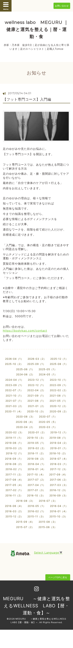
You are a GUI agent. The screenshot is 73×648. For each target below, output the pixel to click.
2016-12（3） (59, 490)
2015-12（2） (14, 516)
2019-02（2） (37, 448)
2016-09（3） (58, 495)
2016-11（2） (14, 495)
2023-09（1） (14, 385)
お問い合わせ (62, 5)
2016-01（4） (59, 511)
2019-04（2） (59, 442)
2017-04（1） (37, 484)
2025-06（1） (25, 369)
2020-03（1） (48, 427)
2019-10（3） (36, 437)
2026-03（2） (37, 358)
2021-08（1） (59, 395)
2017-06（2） (59, 479)
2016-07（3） (48, 500)
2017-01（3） (36, 490)
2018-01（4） (37, 469)
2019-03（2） (14, 448)
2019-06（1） (14, 442)
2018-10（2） (58, 453)
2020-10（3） (36, 411)
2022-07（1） (14, 390)
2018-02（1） (14, 469)
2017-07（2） (37, 479)
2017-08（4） (14, 479)
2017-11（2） (14, 474)
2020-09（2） (59, 411)
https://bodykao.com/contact (25, 330)
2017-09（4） (58, 474)
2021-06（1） (36, 400)
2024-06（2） (25, 374)
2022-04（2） (36, 390)
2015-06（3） (47, 527)
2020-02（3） (14, 432)
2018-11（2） (36, 453)
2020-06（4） (25, 421)
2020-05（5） (48, 421)
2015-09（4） (25, 521)
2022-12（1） (36, 385)
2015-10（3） (58, 516)
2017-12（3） (59, 469)
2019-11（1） (14, 437)
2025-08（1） (59, 363)
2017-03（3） (59, 484)
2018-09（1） (14, 458)
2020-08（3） (25, 416)
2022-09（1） (59, 385)
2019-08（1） (58, 437)
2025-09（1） (36, 363)
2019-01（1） (59, 448)
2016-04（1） (59, 505)
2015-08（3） (48, 521)
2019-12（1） (59, 432)
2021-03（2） (14, 406)
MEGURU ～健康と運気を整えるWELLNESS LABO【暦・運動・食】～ (36, 605)
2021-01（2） (37, 406)
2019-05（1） (36, 442)
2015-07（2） (25, 527)
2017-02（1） (14, 490)
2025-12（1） (59, 358)
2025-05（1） (48, 369)
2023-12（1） (37, 379)
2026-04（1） (14, 358)
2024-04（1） (14, 379)
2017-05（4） (14, 484)
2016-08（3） (25, 500)
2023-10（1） (59, 379)
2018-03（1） (59, 463)
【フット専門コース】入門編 (29, 99)
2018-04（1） (37, 463)
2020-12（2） (59, 406)
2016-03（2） (14, 511)
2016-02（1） (37, 511)
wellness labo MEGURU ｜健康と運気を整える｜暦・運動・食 (36, 29)
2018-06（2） (14, 463)
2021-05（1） (59, 400)
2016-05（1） (37, 505)
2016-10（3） (36, 495)
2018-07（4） (59, 458)
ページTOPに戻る (57, 577)
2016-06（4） (14, 505)
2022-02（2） (59, 390)
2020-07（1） (48, 416)
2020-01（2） (37, 432)
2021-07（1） (14, 400)
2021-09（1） (36, 395)
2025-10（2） (14, 363)
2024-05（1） (48, 374)
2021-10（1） (14, 395)
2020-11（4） (14, 411)
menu (6, 9)
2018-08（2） (36, 458)
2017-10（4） (36, 474)
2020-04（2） (25, 427)
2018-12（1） (14, 453)
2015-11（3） (36, 516)
